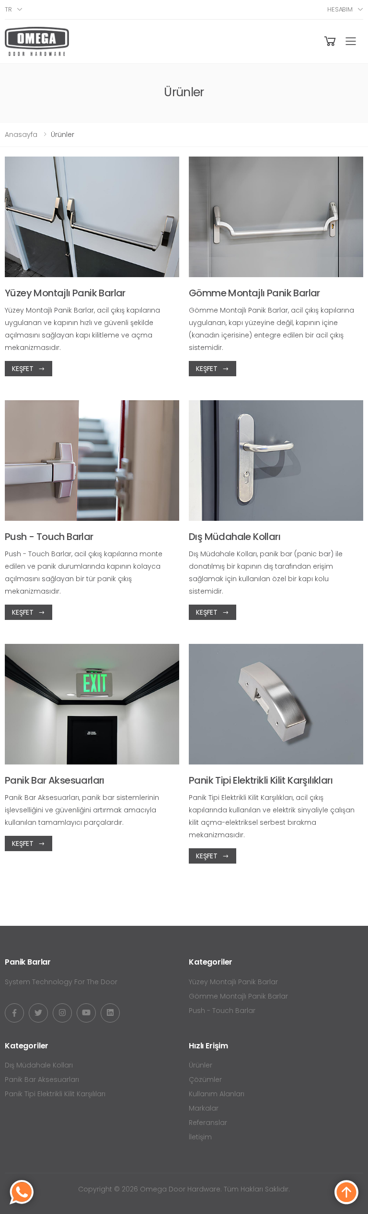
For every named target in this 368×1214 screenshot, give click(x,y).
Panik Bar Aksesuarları (42, 1079)
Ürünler (200, 1065)
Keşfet (23, 368)
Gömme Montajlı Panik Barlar (238, 996)
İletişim (200, 1137)
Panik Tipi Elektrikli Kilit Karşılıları (55, 1094)
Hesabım (340, 9)
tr (8, 9)
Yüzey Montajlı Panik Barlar (233, 982)
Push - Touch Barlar (222, 1010)
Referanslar (208, 1122)
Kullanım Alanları (216, 1094)
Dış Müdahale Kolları (39, 1065)
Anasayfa (21, 134)
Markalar (203, 1108)
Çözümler (205, 1079)
